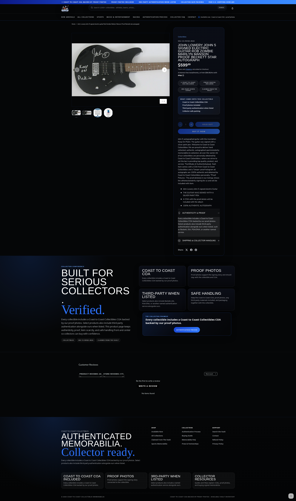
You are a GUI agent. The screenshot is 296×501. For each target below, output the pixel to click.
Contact (192, 17)
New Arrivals (68, 17)
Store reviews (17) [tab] (113, 374)
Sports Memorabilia (159, 444)
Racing (136, 17)
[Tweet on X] (186, 250)
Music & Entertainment (118, 17)
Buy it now (198, 131)
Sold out (207, 124)
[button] (232, 9)
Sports (100, 17)
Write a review (148, 386)
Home (73, 24)
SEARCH (221, 7)
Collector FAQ (177, 17)
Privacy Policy (217, 444)
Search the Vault (218, 432)
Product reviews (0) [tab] (91, 374)
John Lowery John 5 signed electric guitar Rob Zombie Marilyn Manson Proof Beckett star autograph (108, 24)
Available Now (157, 432)
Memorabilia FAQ (189, 440)
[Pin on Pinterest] (196, 250)
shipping (189, 69)
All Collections (86, 17)
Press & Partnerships (190, 444)
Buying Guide (187, 436)
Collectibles (182, 37)
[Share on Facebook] (191, 250)
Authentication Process (155, 17)
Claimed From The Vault (161, 440)
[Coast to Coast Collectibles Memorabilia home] (73, 9)
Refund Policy (217, 440)
